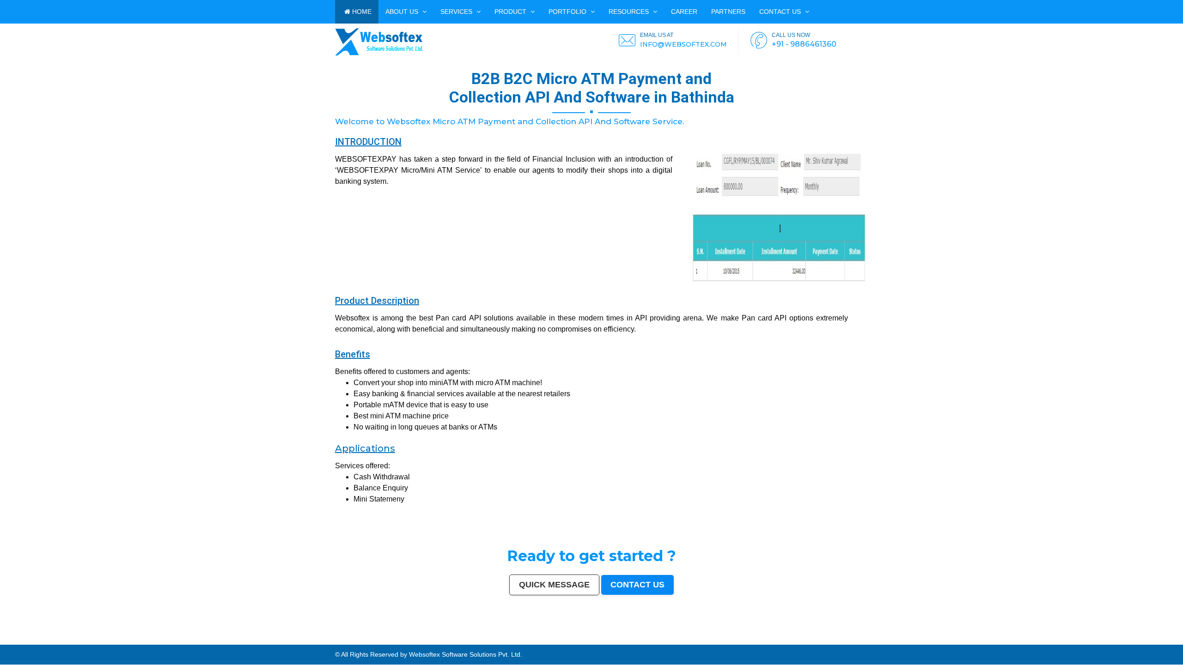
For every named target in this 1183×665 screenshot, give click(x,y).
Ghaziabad (177, 640)
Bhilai (503, 640)
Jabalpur (265, 640)
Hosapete (303, 642)
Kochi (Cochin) (557, 640)
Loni (335, 642)
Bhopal (118, 640)
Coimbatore (339, 640)
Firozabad (1103, 640)
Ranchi (279, 640)
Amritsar (224, 640)
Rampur (12, 642)
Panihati (913, 640)
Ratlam (245, 642)
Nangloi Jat (162, 642)
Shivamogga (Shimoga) (1003, 640)
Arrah (315, 642)
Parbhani (1145, 640)
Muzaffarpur (1025, 640)
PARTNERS (728, 11)
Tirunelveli (772, 640)
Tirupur (810, 640)
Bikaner (548, 640)
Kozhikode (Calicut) (846, 640)
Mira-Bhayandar (360, 640)
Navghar (386, 642)
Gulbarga (663, 640)
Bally (1096, 640)
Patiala (1034, 640)
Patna (100, 640)
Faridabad (168, 640)
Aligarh (424, 640)
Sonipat (62, 642)
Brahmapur (922, 640)
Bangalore (21, 640)
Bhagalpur (990, 640)
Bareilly (443, 640)
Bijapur (188, 642)
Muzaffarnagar (972, 640)
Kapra (229, 642)
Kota (437, 640)
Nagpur (94, 640)
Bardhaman (1173, 640)
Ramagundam (284, 642)
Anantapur (209, 642)
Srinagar (273, 640)
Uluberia (342, 642)
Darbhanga (4, 642)
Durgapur (655, 640)
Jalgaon (716, 640)
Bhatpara (686, 640)
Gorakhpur (496, 640)
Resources (630, 11)
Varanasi (231, 640)
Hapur (101, 642)
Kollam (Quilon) (869, 640)
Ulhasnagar (593, 640)
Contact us (781, 11)
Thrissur (1128, 640)
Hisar (1069, 640)
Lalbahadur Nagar (902, 640)
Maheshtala (730, 640)
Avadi (146, 642)
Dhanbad (349, 642)
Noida (722, 640)
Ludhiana (125, 640)
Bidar (310, 642)
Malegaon (763, 640)
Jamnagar (677, 640)
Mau (45, 642)
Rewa (367, 642)
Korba (738, 640)
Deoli (106, 642)
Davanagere (802, 640)
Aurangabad (240, 640)
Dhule (937, 640)
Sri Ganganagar (220, 642)
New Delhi (373, 642)
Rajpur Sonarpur (538, 640)
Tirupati (121, 642)
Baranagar (153, 642)
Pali (379, 642)
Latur (892, 640)
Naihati (19, 642)
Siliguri (584, 640)
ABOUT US (402, 11)
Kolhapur (601, 640)
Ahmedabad (55, 640)
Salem (411, 640)
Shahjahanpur (1088, 640)
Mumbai (8, 640)
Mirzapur (405, 642)
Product (511, 11)
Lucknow (87, 640)
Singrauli (1054, 640)
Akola (795, 640)
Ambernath (329, 642)
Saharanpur (694, 640)
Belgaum (788, 640)
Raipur (489, 640)
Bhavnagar (569, 640)
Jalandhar (403, 640)
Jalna (56, 642)
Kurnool (69, 642)
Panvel (320, 642)
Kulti (1159, 640)
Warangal (577, 640)
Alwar (1181, 640)
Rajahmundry (88, 642)
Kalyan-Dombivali (201, 640)
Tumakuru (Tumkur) (958, 640)
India (2, 640)
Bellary (1040, 640)
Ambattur (930, 640)
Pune (63, 640)
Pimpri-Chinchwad (141, 640)
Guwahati (331, 640)
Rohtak (1046, 640)
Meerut (191, 640)
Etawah (1165, 640)
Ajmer (648, 640)
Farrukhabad (253, 642)
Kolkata (29, 640)
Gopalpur (886, 640)
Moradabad (468, 640)
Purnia (392, 642)
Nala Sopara (1112, 640)
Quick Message (554, 584)
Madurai (418, 640)
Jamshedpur (511, 640)
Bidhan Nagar (359, 642)
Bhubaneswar (393, 640)
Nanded (642, 640)
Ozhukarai (113, 642)
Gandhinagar (129, 642)
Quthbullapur (945, 640)
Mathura (1017, 640)
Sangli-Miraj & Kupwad (630, 640)
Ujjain (751, 640)
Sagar (194, 642)
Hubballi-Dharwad (380, 640)
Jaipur (80, 640)
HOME (361, 11)
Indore (106, 640)
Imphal (398, 642)
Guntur (670, 640)
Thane (112, 640)
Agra (132, 640)
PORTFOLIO (568, 11)
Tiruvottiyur (294, 642)
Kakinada (26, 642)
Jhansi (828, 640)
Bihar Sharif (237, 642)
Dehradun (609, 640)
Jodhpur (323, 640)
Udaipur (780, 640)
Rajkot (185, 640)
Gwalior (370, 640)
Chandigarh (301, 640)
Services (457, 11)
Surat (68, 640)
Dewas (39, 642)
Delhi (15, 640)
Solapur (249, 640)
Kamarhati (1062, 640)
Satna (50, 642)
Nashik (152, 640)
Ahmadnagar (819, 640)
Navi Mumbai (215, 640)
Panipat (1121, 640)
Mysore (309, 640)
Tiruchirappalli (479, 640)
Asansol (745, 640)
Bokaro (834, 640)
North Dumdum (272, 642)
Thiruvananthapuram (455, 640)
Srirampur (180, 642)
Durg (96, 642)
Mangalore (858, 640)
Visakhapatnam (290, 640)
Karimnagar (172, 642)
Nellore (878, 640)
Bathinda (139, 642)
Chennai (37, 640)
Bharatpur (201, 642)
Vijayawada (349, 640)
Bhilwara (982, 640)
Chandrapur (1077, 640)
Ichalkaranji (77, 642)
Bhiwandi (431, 640)
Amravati (521, 640)
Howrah (316, 640)
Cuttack (528, 640)
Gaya (756, 640)
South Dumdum (705, 640)
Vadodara (159, 640)
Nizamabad (1137, 640)
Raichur (262, 642)
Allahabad (257, 640)
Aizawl (33, 642)
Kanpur (73, 640)
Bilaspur (1153, 640)
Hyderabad (45, 640)
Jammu (617, 640)
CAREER (684, 11)
